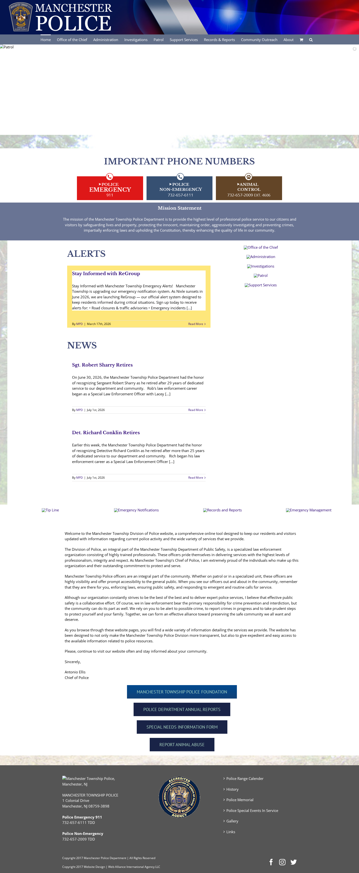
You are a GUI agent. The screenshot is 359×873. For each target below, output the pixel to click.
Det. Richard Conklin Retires (106, 432)
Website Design (94, 867)
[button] (311, 39)
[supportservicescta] (261, 284)
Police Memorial (239, 799)
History (232, 789)
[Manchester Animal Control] (249, 174)
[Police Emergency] (110, 174)
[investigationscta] (260, 266)
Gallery (232, 821)
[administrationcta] (260, 256)
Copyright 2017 (72, 867)
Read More (195, 324)
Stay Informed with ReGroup (106, 273)
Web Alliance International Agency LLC (134, 867)
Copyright (68, 858)
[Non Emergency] (180, 174)
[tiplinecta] (50, 509)
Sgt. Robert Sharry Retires (102, 365)
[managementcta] (308, 509)
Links (230, 831)
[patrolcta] (261, 275)
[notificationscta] (136, 509)
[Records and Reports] (222, 509)
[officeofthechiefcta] (261, 247)
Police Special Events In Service (252, 810)
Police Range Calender (245, 778)
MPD (79, 324)
